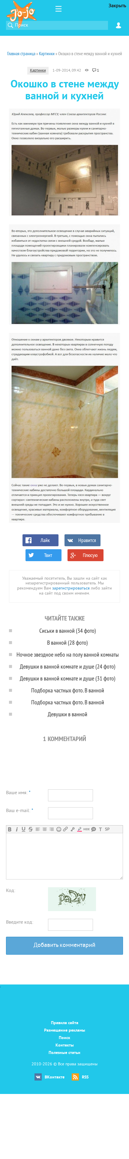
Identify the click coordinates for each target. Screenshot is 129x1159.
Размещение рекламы (64, 1030)
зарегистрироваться (71, 588)
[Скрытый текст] (86, 829)
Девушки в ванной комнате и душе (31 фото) (68, 678)
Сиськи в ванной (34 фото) (67, 630)
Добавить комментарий (64, 945)
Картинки (38, 70)
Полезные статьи (64, 1052)
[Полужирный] (9, 829)
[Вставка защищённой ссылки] (72, 829)
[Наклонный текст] (16, 829)
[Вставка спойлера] (107, 829)
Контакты (65, 1045)
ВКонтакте (54, 1077)
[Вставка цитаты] (93, 829)
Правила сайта (64, 1023)
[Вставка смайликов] (58, 829)
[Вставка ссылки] (65, 829)
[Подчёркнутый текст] (23, 829)
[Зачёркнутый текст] (30, 829)
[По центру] (44, 829)
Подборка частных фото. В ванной (67, 690)
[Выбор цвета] (79, 829)
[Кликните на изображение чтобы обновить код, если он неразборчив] (72, 910)
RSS (85, 1077)
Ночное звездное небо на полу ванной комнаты (67, 654)
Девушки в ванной (67, 714)
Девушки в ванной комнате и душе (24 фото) (68, 666)
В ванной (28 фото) (67, 642)
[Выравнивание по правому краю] (51, 829)
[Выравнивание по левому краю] (37, 829)
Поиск (64, 1038)
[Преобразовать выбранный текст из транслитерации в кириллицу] (100, 829)
